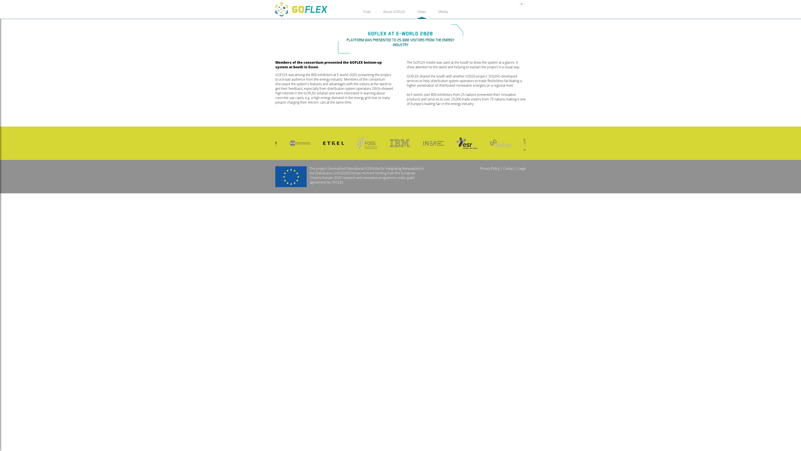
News (422, 11)
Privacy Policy (490, 168)
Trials (367, 11)
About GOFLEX (394, 11)
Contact (508, 168)
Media (443, 11)
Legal (522, 168)
